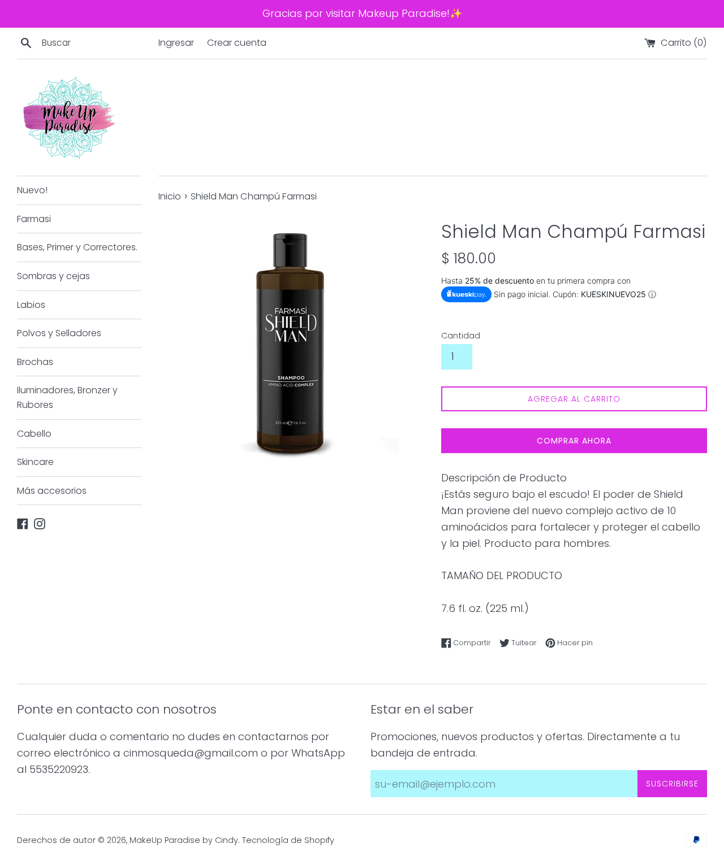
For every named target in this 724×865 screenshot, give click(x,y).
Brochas (35, 361)
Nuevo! (32, 190)
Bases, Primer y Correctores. (77, 247)
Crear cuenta (236, 42)
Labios (31, 304)
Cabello (34, 433)
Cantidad (460, 335)
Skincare (35, 461)
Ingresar (176, 42)
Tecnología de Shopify (288, 840)
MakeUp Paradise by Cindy (184, 840)
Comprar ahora (574, 440)
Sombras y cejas (53, 276)
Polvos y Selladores (59, 333)
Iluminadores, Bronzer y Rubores (67, 397)
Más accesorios (52, 490)
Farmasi (34, 218)
